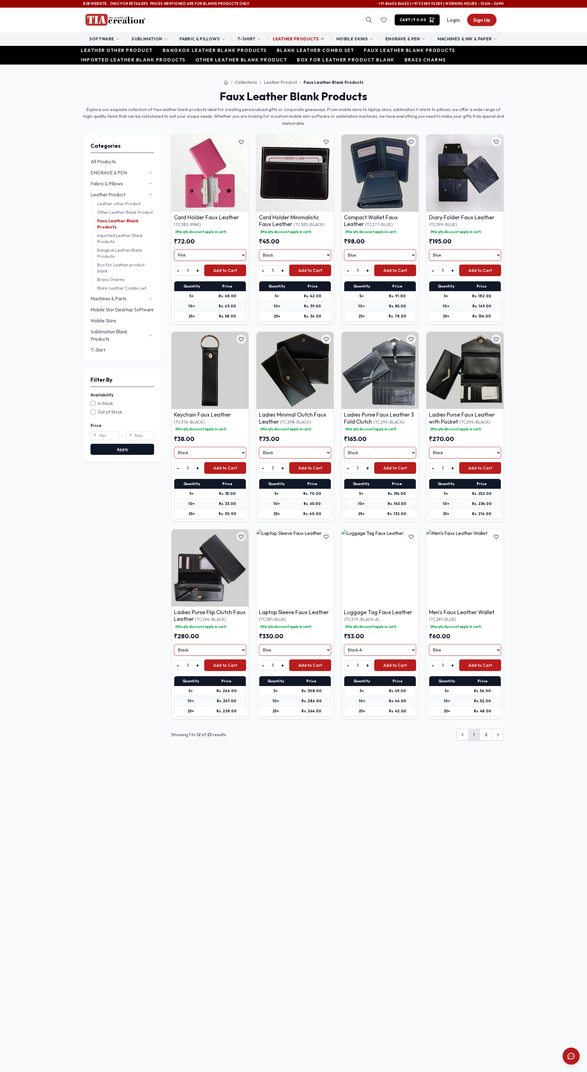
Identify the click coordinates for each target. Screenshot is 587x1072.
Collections (246, 82)
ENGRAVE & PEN (402, 39)
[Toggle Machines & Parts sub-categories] (150, 298)
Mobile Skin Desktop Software (122, 309)
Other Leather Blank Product (241, 59)
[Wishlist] (383, 20)
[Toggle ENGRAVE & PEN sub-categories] (150, 172)
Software (101, 39)
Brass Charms (425, 59)
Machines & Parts (108, 298)
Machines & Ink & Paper (464, 39)
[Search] (369, 20)
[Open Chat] (571, 1056)
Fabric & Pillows (106, 183)
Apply (122, 449)
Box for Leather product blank (346, 59)
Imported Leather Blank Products (133, 59)
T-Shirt (246, 39)
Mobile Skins (352, 39)
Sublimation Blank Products (108, 335)
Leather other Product (117, 50)
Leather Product (280, 82)
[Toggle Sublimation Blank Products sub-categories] (150, 335)
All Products (103, 161)
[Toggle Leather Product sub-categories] (150, 194)
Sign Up (481, 20)
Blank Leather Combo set (315, 50)
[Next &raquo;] (498, 734)
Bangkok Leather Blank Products (215, 50)
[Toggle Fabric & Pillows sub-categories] (150, 183)
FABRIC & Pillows (199, 39)
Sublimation (146, 39)
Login (453, 20)
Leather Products (296, 39)
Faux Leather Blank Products (409, 50)
